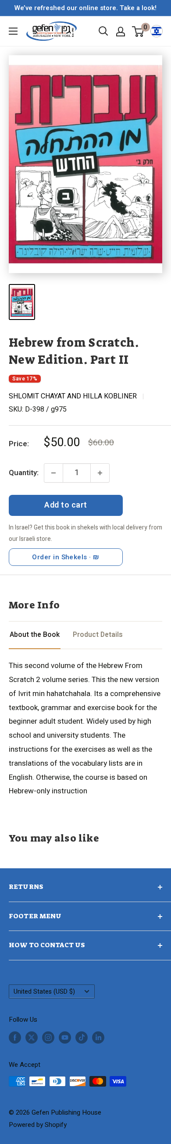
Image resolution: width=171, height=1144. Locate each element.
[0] (138, 31)
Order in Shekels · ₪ (65, 557)
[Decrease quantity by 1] (53, 473)
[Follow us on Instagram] (48, 1037)
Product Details (98, 635)
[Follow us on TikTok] (81, 1037)
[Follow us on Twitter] (31, 1037)
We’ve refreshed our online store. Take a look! (85, 8)
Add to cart (65, 505)
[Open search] (103, 31)
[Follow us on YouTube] (65, 1037)
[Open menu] (13, 31)
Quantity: (24, 472)
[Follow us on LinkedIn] (98, 1037)
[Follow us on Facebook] (15, 1037)
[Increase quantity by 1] (100, 473)
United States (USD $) (44, 991)
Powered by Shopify (38, 1125)
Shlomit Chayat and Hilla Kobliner (73, 396)
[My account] (120, 31)
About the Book (35, 635)
